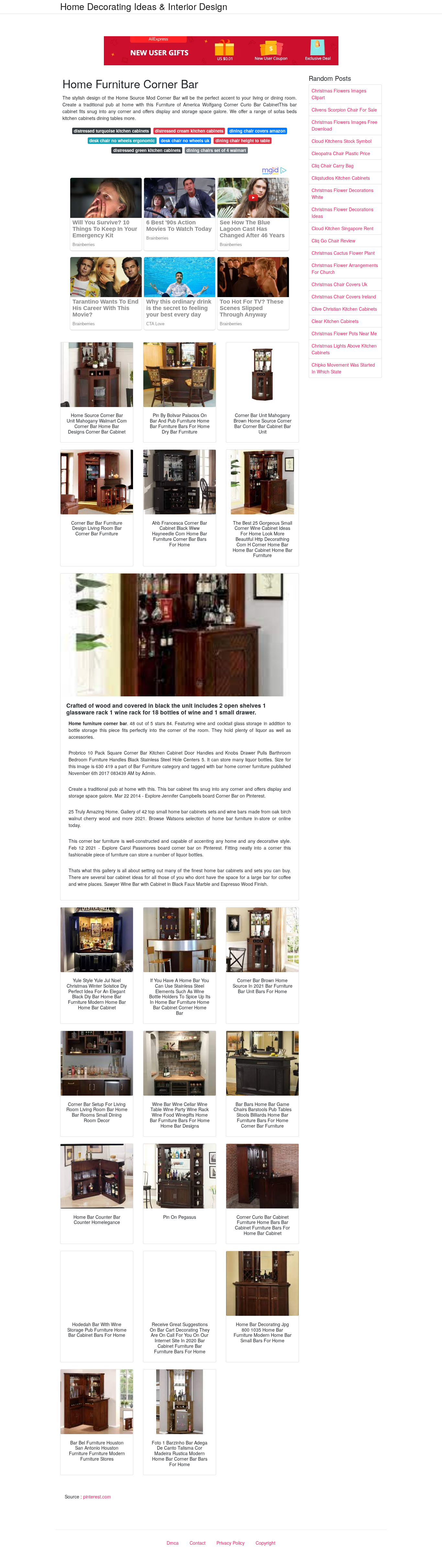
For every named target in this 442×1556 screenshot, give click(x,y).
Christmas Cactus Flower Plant (343, 253)
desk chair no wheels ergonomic (122, 140)
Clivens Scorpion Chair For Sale (344, 109)
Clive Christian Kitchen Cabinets (344, 309)
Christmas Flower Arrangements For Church (345, 268)
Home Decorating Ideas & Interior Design (143, 6)
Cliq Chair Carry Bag (333, 165)
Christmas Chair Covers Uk (339, 284)
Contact (197, 1543)
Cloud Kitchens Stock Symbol (341, 141)
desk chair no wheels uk (185, 140)
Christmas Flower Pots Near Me (344, 333)
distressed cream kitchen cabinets (189, 131)
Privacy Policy (230, 1543)
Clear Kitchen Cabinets (335, 321)
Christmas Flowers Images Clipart (339, 94)
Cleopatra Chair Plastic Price (341, 153)
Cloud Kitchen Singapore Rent (342, 228)
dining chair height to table (242, 140)
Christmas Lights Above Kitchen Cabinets (344, 349)
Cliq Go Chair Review (333, 240)
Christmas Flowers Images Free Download (344, 125)
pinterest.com (97, 1496)
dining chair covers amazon (257, 131)
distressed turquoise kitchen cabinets (111, 131)
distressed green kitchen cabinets (147, 150)
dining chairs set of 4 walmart (216, 150)
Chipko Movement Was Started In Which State (343, 368)
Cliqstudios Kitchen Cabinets (341, 178)
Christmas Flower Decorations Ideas (342, 212)
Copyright (265, 1543)
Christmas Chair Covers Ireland (344, 296)
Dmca (173, 1543)
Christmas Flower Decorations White (342, 193)
